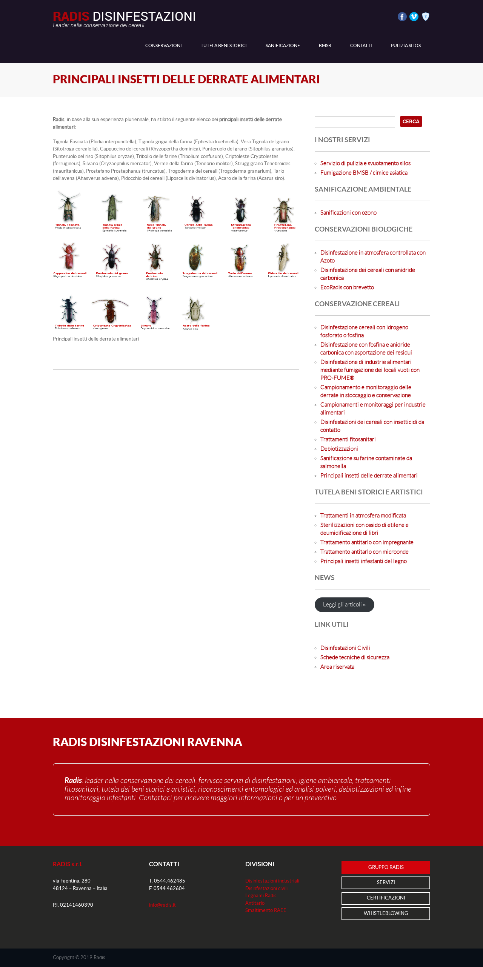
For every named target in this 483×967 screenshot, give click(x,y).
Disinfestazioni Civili (345, 648)
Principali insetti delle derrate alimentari (369, 476)
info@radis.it (162, 905)
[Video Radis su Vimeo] (412, 16)
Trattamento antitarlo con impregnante (367, 542)
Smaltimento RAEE (265, 910)
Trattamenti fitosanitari (348, 439)
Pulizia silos (406, 45)
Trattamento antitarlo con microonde (364, 552)
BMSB (325, 45)
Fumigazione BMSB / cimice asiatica (364, 173)
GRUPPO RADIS (386, 867)
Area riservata (337, 667)
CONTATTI (361, 45)
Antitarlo (255, 903)
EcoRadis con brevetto (347, 287)
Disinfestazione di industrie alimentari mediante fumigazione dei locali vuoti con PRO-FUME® (370, 370)
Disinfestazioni (124, 18)
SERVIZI (386, 882)
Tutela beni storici (224, 45)
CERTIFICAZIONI (386, 898)
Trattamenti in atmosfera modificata (363, 516)
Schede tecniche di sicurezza (354, 657)
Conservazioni (163, 45)
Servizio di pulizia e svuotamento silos (365, 163)
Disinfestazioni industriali (272, 881)
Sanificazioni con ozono (348, 213)
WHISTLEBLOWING (386, 913)
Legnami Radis (261, 895)
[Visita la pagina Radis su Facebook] (401, 16)
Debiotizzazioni (339, 449)
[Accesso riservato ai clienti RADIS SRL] (424, 16)
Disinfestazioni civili (266, 888)
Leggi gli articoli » (344, 605)
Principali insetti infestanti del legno (363, 561)
